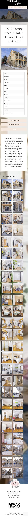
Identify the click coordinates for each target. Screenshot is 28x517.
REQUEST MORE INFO (14, 120)
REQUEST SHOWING (13, 124)
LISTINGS (11, 7)
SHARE (14, 129)
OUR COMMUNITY (21, 7)
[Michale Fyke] (14, 0)
